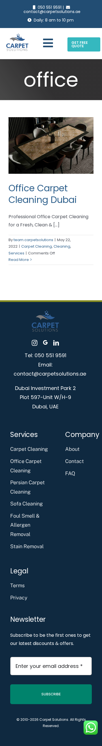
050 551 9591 (49, 7)
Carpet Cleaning (36, 246)
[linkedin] (56, 343)
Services (16, 253)
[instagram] (34, 343)
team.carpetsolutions (33, 240)
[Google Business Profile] (45, 343)
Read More (18, 259)
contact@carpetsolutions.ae (52, 11)
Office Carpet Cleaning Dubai (42, 194)
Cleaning (62, 246)
